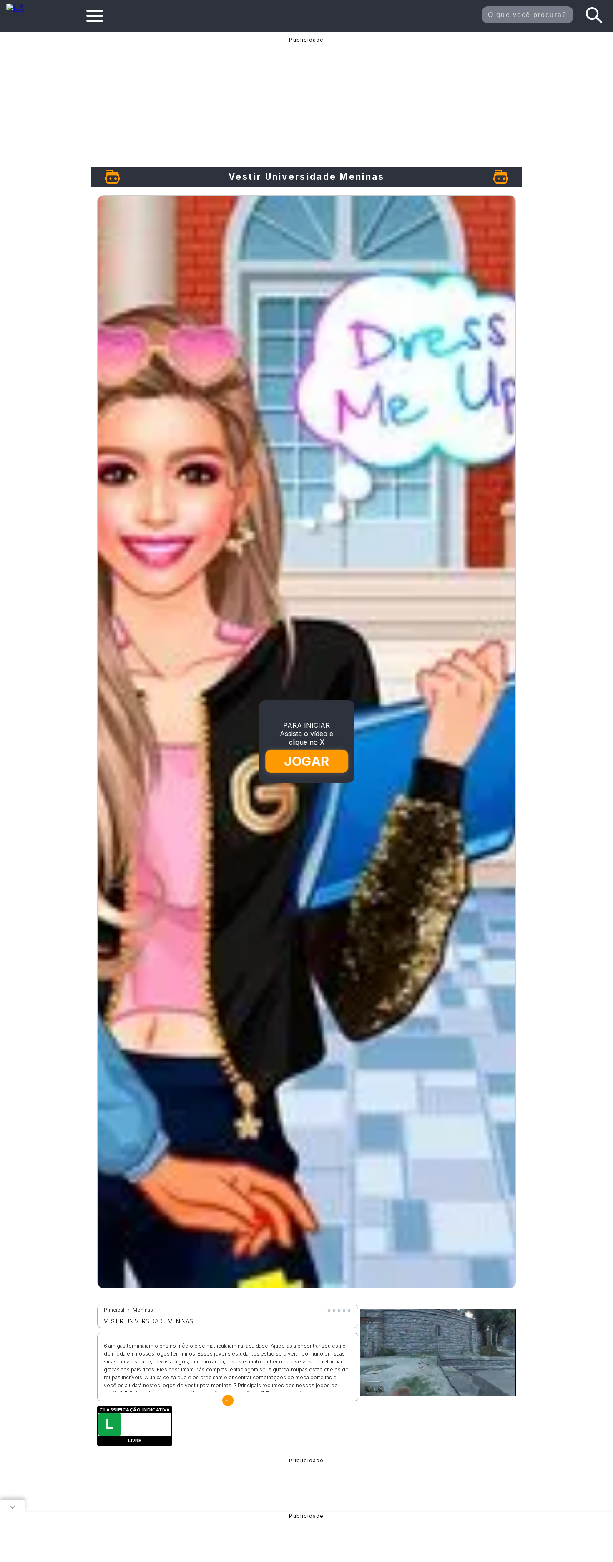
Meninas (143, 1310)
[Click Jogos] (20, 10)
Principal (114, 1310)
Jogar (307, 761)
